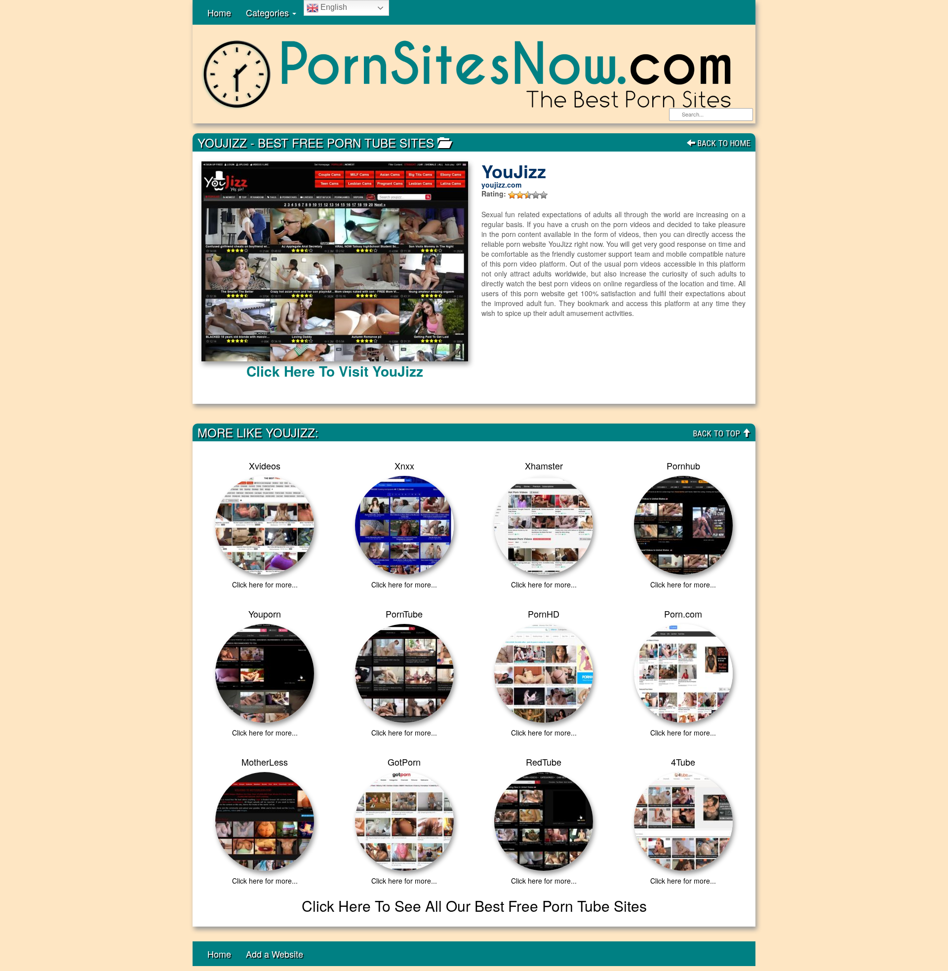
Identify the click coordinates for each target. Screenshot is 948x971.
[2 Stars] (520, 195)
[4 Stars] (536, 195)
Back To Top (717, 433)
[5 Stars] (544, 195)
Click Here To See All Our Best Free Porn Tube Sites (474, 905)
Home (219, 12)
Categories (268, 12)
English (332, 7)
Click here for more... (265, 584)
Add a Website (274, 953)
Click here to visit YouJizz (334, 371)
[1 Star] (512, 195)
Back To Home (722, 143)
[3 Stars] (528, 195)
